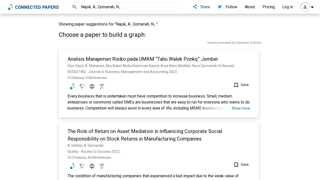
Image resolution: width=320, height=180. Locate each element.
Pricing (268, 6)
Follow (231, 6)
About (250, 6)
